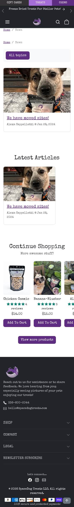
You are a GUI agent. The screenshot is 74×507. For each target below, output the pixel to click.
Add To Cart (17, 323)
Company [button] (10, 435)
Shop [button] (7, 423)
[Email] (43, 480)
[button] (11, 22)
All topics (17, 55)
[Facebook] (30, 480)
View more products (37, 340)
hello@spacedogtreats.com (27, 408)
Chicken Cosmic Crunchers (16, 299)
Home (6, 30)
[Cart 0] (67, 22)
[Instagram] (37, 480)
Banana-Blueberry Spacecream (47, 299)
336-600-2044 (18, 402)
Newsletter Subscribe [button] (22, 458)
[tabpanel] (37, 301)
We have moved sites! (28, 118)
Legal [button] (8, 446)
